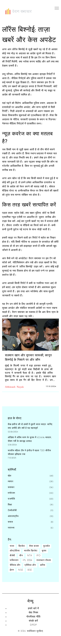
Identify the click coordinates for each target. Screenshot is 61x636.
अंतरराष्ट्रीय (13, 516)
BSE (30, 570)
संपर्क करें (33, 621)
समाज (10, 522)
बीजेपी (12, 556)
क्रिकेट (21, 546)
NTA (29, 556)
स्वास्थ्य (11, 528)
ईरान (12, 570)
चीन (21, 556)
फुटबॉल (46, 546)
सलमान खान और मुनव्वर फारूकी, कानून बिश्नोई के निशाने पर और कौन (28, 358)
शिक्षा (10, 505)
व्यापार (10, 481)
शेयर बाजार (34, 546)
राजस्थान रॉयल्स (43, 560)
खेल (9, 476)
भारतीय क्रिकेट (30, 551)
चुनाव (44, 551)
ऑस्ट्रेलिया (15, 551)
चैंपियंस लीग (15, 565)
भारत (12, 546)
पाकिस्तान (14, 560)
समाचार (11, 487)
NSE (20, 570)
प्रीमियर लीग (30, 565)
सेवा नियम (33, 612)
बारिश (42, 565)
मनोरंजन (11, 493)
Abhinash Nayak (14, 386)
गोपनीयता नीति (33, 617)
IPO (38, 556)
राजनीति (11, 499)
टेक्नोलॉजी (12, 510)
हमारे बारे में (33, 608)
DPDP (33, 625)
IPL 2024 (27, 560)
